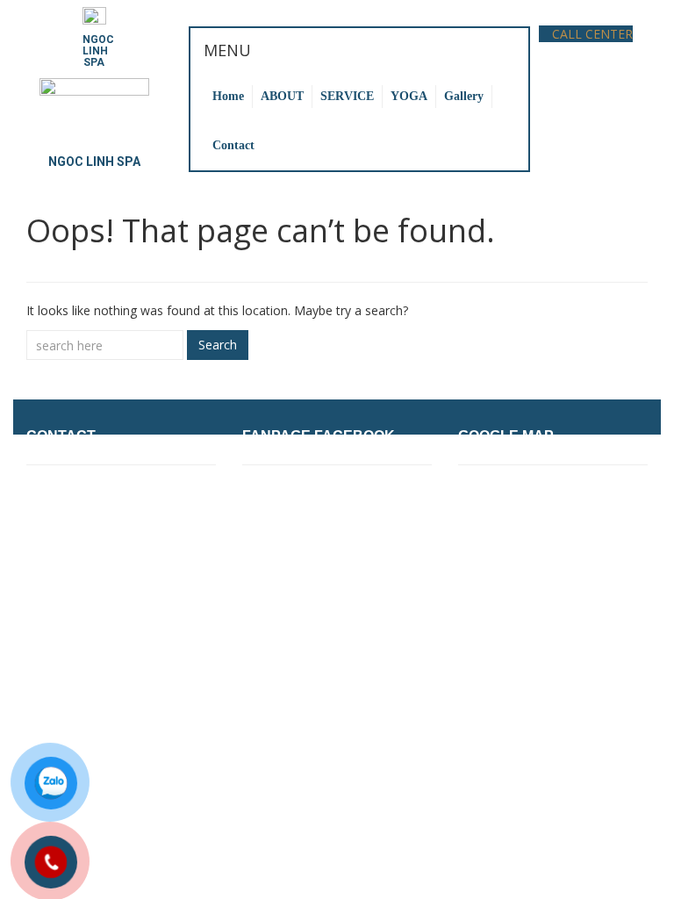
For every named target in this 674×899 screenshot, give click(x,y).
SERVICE (347, 96)
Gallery (464, 96)
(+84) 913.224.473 (139, 572)
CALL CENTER (591, 33)
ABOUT (282, 96)
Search (217, 344)
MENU (227, 50)
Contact (233, 145)
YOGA (409, 96)
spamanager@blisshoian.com (119, 623)
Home (228, 96)
